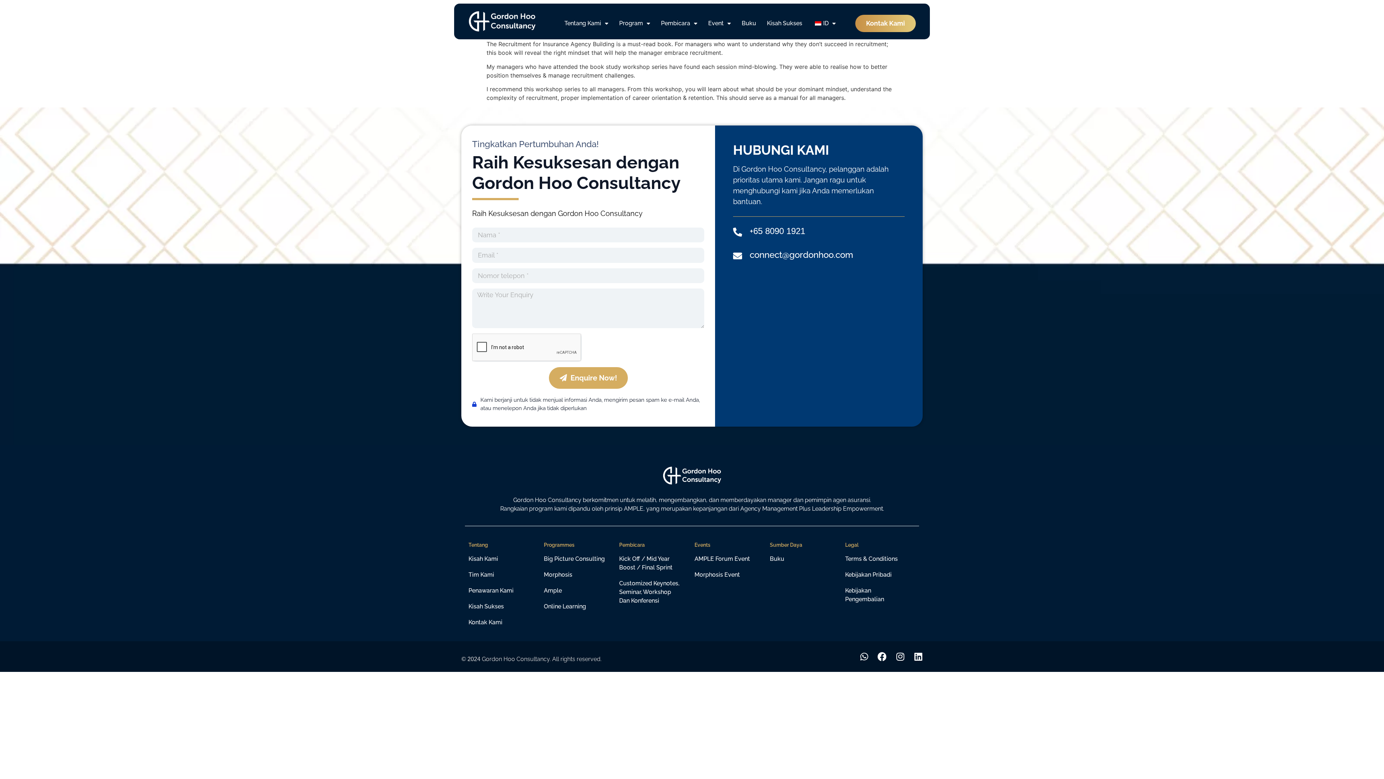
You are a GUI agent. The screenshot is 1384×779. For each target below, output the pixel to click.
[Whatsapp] (864, 656)
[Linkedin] (918, 656)
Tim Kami (481, 574)
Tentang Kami (582, 23)
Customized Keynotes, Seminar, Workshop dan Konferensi (649, 592)
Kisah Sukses (784, 23)
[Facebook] (882, 656)
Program (631, 23)
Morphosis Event (717, 574)
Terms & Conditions (871, 558)
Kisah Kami (483, 558)
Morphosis (558, 574)
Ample (553, 590)
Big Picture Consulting (574, 558)
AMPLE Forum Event (722, 558)
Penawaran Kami (491, 590)
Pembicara (675, 23)
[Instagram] (900, 656)
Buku (749, 23)
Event (716, 23)
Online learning (565, 606)
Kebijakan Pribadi (868, 574)
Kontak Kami (485, 622)
